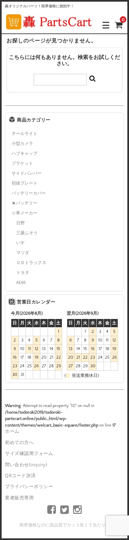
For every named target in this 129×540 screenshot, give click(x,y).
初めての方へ (19, 442)
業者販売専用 (19, 498)
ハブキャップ (24, 153)
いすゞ (22, 243)
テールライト (24, 133)
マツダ (22, 252)
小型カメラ (22, 143)
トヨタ (22, 272)
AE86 (21, 282)
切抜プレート (24, 183)
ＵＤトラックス (31, 262)
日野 (20, 223)
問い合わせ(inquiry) (26, 465)
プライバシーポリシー (29, 486)
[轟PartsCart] (49, 25)
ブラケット (22, 163)
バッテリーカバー (29, 193)
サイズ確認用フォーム (29, 453)
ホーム (12, 431)
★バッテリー (24, 203)
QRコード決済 (20, 475)
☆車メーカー (24, 213)
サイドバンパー (27, 173)
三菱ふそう (27, 233)
